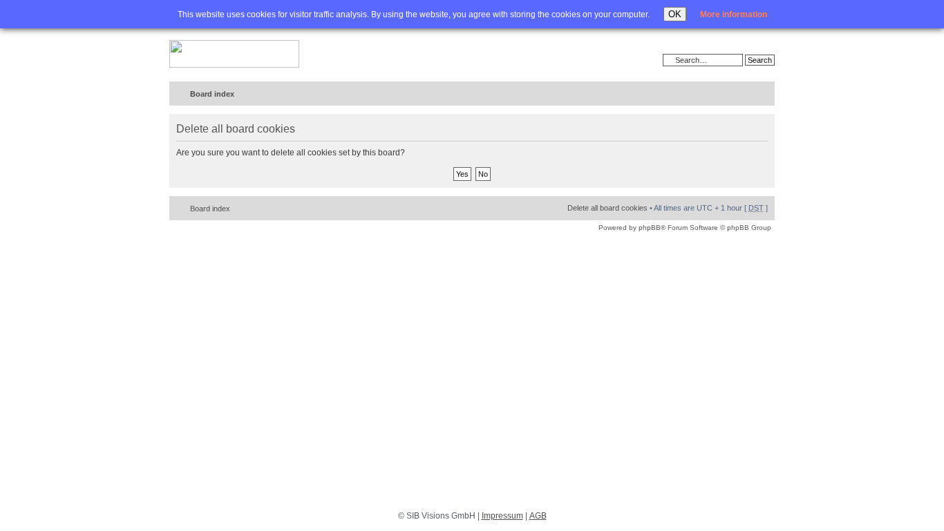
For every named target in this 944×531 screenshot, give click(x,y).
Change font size (736, 94)
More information (733, 14)
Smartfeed (762, 94)
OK (674, 14)
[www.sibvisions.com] (234, 54)
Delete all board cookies (607, 208)
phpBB (650, 227)
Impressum (502, 516)
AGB (538, 516)
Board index (212, 94)
